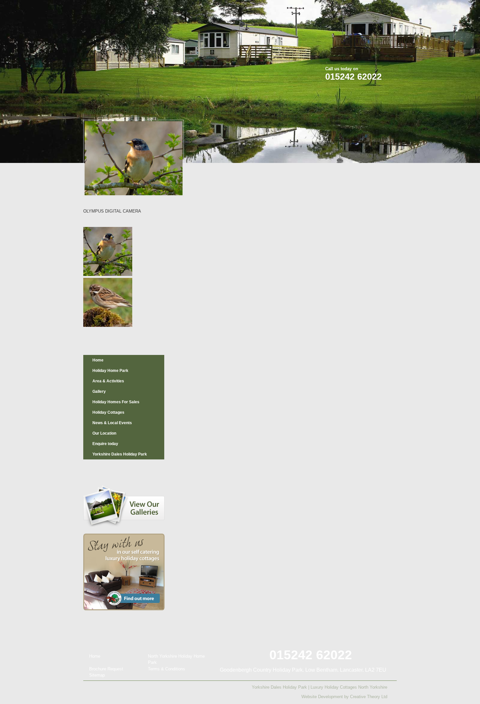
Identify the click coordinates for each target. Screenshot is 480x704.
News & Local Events (112, 423)
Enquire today (105, 443)
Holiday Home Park (110, 370)
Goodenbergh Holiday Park (117, 43)
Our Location (104, 433)
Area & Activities (108, 381)
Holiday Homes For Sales (115, 402)
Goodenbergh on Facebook (354, 9)
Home (98, 360)
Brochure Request (106, 668)
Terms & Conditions (166, 668)
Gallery (99, 391)
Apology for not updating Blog (132, 111)
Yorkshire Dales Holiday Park (119, 454)
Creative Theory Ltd (368, 696)
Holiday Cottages (108, 412)
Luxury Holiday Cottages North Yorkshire (349, 687)
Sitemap (97, 675)
